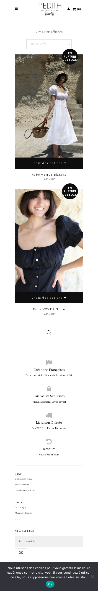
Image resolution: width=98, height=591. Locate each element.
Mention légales (23, 513)
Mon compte (22, 484)
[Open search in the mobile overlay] (49, 329)
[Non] (92, 576)
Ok (50, 584)
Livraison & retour (25, 490)
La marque (20, 507)
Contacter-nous (24, 479)
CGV (17, 518)
